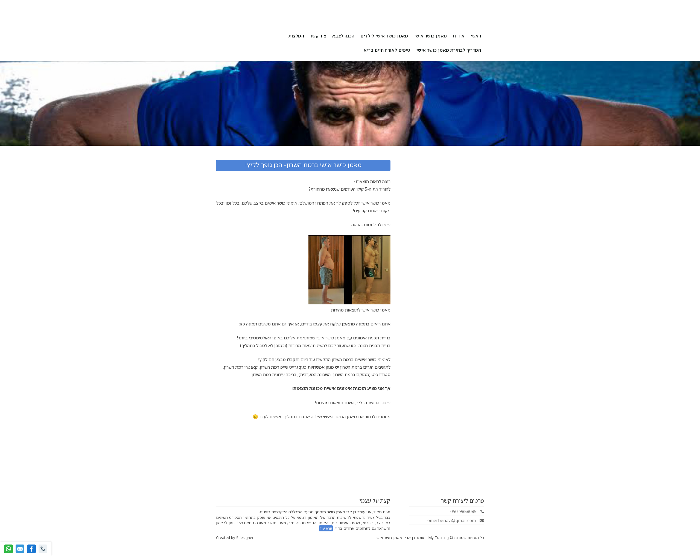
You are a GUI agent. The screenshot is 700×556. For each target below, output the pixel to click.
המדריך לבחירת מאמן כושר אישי (448, 50)
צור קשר (318, 36)
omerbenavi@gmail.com (452, 520)
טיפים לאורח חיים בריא (387, 50)
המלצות (296, 36)
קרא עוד (326, 528)
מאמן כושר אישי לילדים (384, 36)
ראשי (476, 36)
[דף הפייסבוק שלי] (31, 549)
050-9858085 (464, 511)
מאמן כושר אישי (430, 36)
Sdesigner (244, 537)
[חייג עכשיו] (43, 549)
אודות (459, 36)
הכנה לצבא (343, 36)
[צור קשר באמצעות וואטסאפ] (8, 549)
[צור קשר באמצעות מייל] (20, 549)
